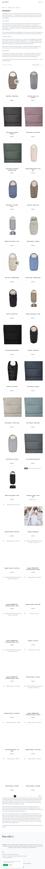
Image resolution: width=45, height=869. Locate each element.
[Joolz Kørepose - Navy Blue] (34, 371)
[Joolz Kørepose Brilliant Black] (12, 334)
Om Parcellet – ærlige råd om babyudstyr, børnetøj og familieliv (14, 856)
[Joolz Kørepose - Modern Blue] (34, 407)
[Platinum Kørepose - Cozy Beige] (34, 770)
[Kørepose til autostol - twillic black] (34, 480)
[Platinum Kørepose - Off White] (12, 770)
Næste (39, 796)
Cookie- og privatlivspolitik (7, 857)
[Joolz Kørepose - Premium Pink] (34, 117)
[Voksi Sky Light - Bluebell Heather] (34, 262)
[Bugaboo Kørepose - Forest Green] (34, 734)
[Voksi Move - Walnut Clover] (34, 189)
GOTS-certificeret (38, 816)
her (25, 811)
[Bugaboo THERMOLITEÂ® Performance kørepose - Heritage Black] (34, 698)
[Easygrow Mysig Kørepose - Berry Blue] (34, 153)
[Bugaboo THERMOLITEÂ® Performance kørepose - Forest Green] (12, 589)
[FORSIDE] (2, 7)
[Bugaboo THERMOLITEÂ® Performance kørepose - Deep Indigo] (12, 625)
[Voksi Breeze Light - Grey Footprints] (34, 80)
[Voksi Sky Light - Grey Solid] (12, 443)
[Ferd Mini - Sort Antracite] (12, 371)
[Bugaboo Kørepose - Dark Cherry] (12, 552)
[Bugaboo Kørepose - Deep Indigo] (34, 589)
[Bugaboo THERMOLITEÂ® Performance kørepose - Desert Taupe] (34, 552)
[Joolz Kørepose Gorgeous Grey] (34, 443)
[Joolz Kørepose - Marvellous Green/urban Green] (12, 153)
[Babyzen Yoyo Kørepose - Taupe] (34, 298)
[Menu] (42, 1)
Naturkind (14, 799)
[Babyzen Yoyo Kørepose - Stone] (12, 226)
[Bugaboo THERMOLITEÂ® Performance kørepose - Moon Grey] (12, 661)
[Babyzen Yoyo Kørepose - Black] (12, 480)
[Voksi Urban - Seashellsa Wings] (12, 262)
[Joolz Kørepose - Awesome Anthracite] (12, 117)
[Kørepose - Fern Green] (34, 625)
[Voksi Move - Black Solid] (34, 334)
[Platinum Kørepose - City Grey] (34, 661)
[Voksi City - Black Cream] (12, 298)
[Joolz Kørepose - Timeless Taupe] (12, 407)
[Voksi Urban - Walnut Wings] (12, 80)
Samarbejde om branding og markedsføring (10, 854)
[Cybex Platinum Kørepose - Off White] (12, 734)
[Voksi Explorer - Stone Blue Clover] (12, 189)
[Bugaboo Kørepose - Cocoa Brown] (12, 698)
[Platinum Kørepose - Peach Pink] (12, 516)
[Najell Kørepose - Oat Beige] (34, 226)
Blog (3, 851)
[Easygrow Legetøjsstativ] (34, 516)
